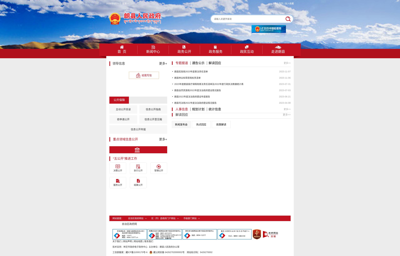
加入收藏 (289, 3)
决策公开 (117, 170)
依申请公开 (123, 119)
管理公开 (158, 170)
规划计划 (198, 109)
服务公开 (117, 185)
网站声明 (127, 241)
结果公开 (138, 185)
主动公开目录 (123, 109)
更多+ (163, 63)
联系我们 (148, 241)
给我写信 (147, 75)
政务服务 (215, 52)
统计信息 (215, 109)
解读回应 (215, 63)
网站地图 (138, 241)
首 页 (122, 52)
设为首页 (278, 3)
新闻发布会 (181, 124)
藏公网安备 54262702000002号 (169, 252)
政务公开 (184, 52)
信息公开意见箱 (153, 119)
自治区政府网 (129, 224)
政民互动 (247, 52)
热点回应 (201, 124)
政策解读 (221, 124)
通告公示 (198, 63)
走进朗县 (278, 52)
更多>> (287, 63)
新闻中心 (153, 52)
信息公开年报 (138, 129)
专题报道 (181, 63)
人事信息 (181, 109)
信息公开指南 (153, 109)
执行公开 (138, 170)
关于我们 (116, 241)
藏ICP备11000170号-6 (137, 252)
